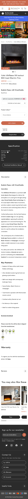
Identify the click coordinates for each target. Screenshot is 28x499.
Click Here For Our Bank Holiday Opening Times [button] (14, 18)
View (10, 417)
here (9, 359)
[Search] (22, 8)
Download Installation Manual (13, 165)
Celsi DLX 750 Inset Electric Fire (10, 407)
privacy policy (10, 440)
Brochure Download (7, 315)
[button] (14, 29)
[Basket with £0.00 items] (25, 8)
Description (5, 177)
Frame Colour (6, 110)
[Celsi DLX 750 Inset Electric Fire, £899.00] (10, 395)
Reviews (4, 371)
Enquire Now (13, 135)
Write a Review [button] (12, 83)
